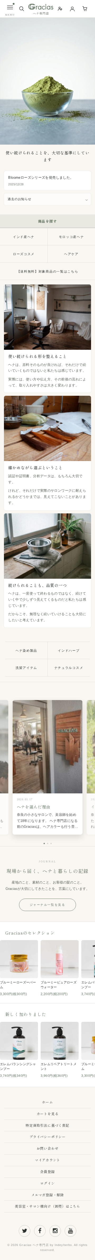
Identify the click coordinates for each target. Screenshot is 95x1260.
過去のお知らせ (19, 199)
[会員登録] (60, 9)
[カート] (85, 9)
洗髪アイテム (26, 667)
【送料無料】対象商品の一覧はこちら (47, 271)
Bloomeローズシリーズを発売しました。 (40, 178)
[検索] (21, 9)
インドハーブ (68, 650)
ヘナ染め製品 (26, 650)
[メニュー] (10, 7)
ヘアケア (71, 254)
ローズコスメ (24, 254)
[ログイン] (72, 9)
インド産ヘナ (24, 236)
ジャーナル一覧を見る (47, 904)
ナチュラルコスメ (68, 667)
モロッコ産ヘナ (71, 236)
